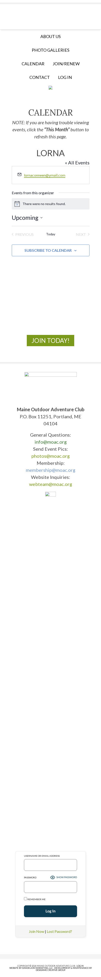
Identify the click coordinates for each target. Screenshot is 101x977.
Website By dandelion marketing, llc (31, 968)
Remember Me (36, 899)
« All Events (77, 162)
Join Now (36, 931)
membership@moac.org (50, 470)
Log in (65, 77)
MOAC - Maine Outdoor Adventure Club (50, 15)
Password (30, 877)
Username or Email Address (42, 855)
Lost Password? (59, 931)
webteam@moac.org (50, 484)
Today (50, 234)
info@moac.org (51, 442)
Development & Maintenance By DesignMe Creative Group (64, 969)
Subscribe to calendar (48, 250)
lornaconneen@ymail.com (44, 175)
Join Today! (50, 340)
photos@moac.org (50, 456)
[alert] (50, 203)
